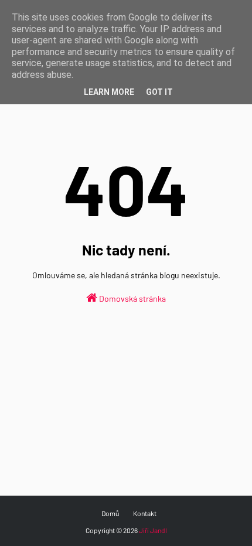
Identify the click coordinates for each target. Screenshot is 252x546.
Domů (110, 513)
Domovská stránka (131, 298)
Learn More (109, 92)
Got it (159, 92)
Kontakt (144, 513)
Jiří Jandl (153, 530)
